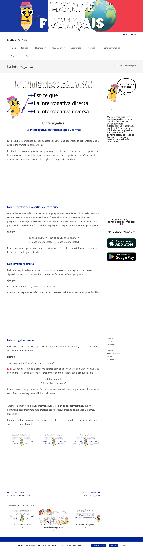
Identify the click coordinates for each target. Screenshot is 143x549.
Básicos (110, 338)
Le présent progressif (85, 524)
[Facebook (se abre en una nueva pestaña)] (124, 34)
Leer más (122, 545)
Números (110, 350)
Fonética (110, 341)
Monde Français (17, 39)
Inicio (109, 347)
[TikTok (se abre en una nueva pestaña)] (135, 34)
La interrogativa (130, 66)
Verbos (109, 356)
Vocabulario (111, 359)
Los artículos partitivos (22, 524)
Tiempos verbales (114, 353)
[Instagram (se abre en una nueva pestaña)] (129, 34)
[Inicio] (115, 66)
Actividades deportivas (53, 527)
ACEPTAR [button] (113, 545)
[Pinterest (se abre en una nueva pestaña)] (126, 34)
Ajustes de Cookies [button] (99, 545)
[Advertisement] (53, 184)
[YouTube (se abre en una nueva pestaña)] (132, 34)
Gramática (111, 344)
